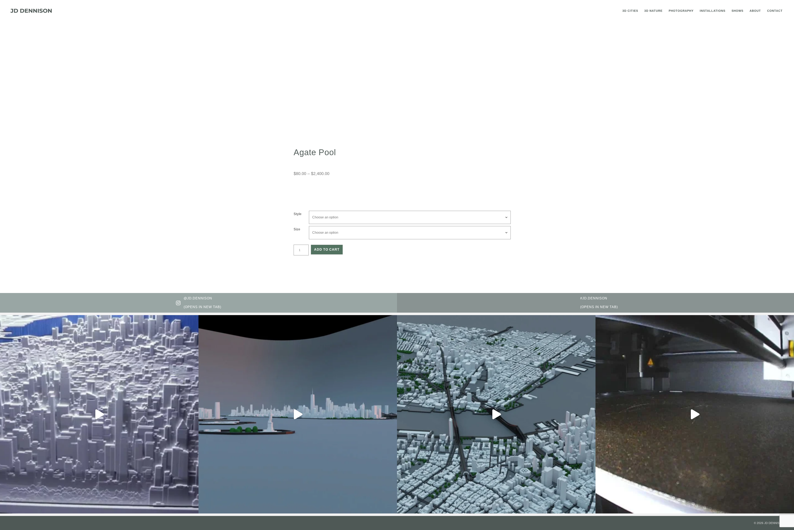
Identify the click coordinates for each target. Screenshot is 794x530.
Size (297, 229)
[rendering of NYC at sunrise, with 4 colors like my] (496, 414)
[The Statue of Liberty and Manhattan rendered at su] (297, 414)
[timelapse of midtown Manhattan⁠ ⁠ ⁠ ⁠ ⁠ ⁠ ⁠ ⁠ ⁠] (695, 414)
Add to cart (327, 249)
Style (297, 214)
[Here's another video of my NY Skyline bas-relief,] (99, 414)
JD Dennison (774, 523)
